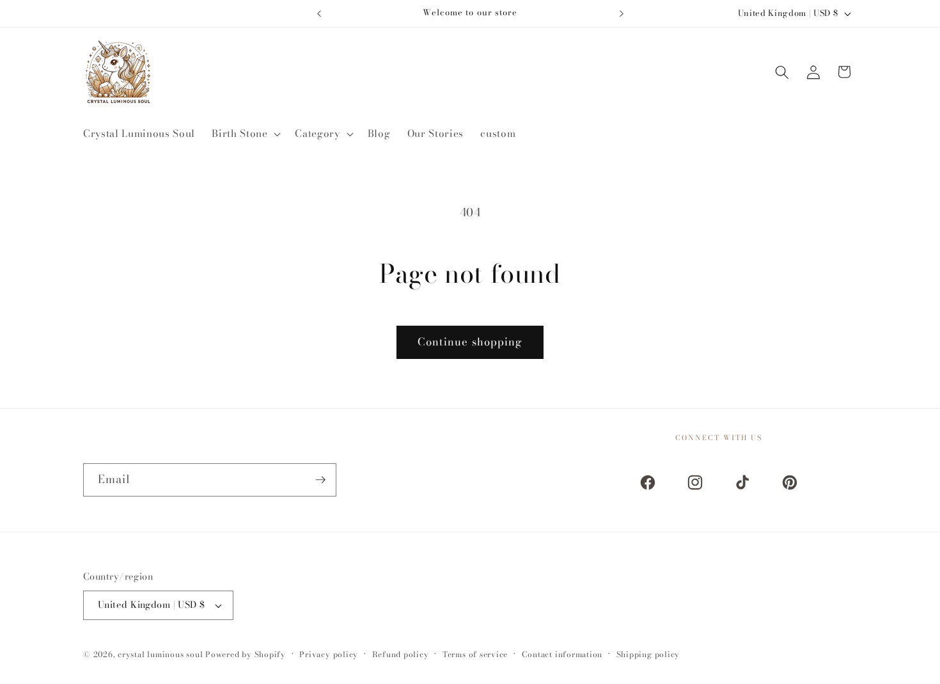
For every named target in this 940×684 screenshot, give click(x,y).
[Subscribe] (320, 480)
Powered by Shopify (245, 654)
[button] (244, 133)
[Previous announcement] (319, 13)
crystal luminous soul (160, 654)
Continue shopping (470, 341)
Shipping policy (648, 654)
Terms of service (475, 654)
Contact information (562, 654)
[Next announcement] (621, 13)
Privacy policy (328, 654)
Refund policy (400, 654)
